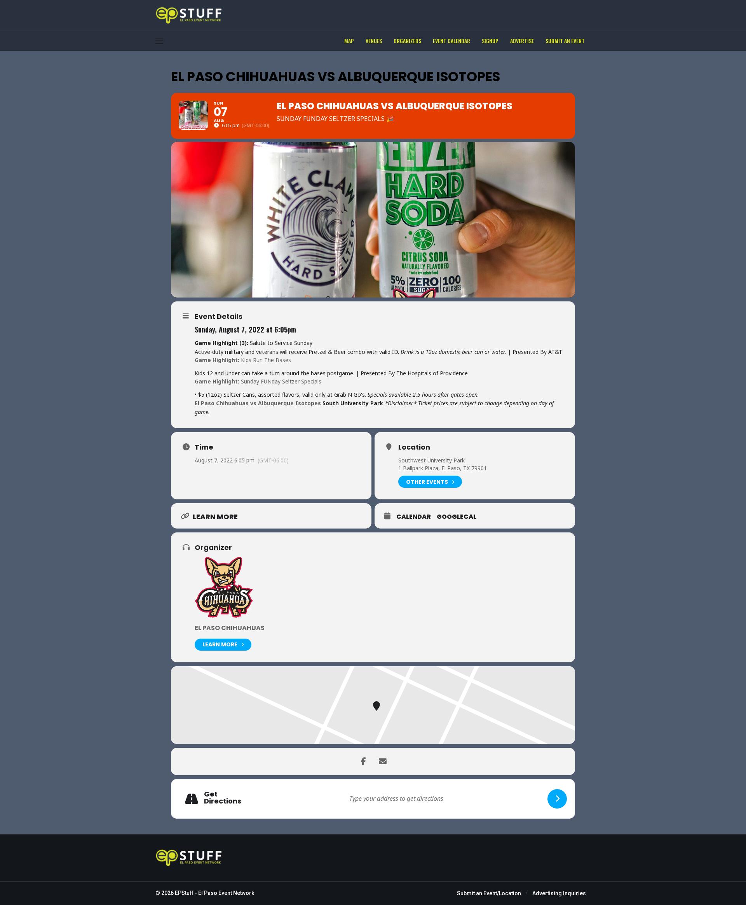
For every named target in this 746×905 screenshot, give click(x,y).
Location (414, 447)
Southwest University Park (431, 460)
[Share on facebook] (363, 761)
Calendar (413, 517)
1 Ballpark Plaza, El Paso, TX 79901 (442, 468)
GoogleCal (456, 517)
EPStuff (184, 893)
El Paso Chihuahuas (230, 627)
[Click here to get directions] (557, 799)
